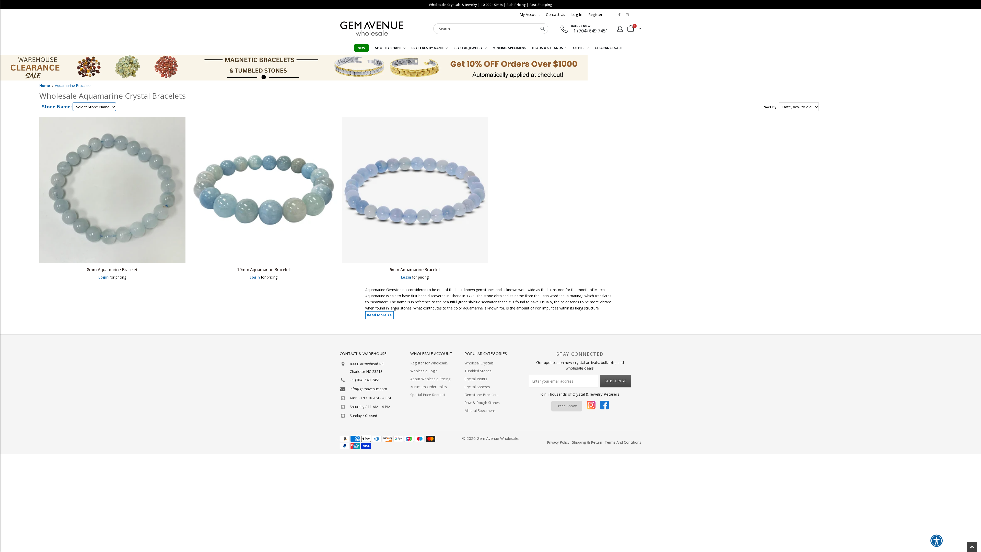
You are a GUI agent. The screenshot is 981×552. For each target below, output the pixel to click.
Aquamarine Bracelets (73, 85)
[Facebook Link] (619, 14)
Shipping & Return (587, 442)
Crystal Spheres (477, 386)
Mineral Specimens (480, 410)
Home (44, 85)
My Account (530, 14)
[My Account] (620, 29)
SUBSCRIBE (615, 380)
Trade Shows (567, 406)
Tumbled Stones (478, 371)
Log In (576, 14)
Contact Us (555, 14)
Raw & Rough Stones (482, 402)
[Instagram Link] (627, 14)
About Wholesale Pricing (430, 378)
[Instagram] (591, 406)
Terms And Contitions (623, 442)
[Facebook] (604, 406)
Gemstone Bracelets (481, 394)
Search (542, 29)
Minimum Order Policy (428, 386)
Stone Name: (57, 106)
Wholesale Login (424, 371)
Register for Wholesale (429, 363)
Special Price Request (428, 394)
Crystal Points (475, 378)
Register (595, 14)
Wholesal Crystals (479, 363)
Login (103, 277)
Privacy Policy (558, 442)
